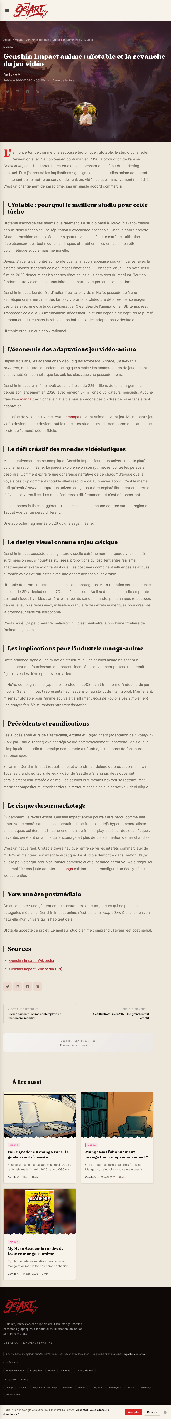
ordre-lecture (13, 1394)
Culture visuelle (84, 1370)
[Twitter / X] (7, 91)
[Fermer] (165, 1412)
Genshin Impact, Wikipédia (31, 960)
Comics (65, 1370)
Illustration (36, 1370)
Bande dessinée (15, 1370)
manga (8, 47)
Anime (22, 1387)
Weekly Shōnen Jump (45, 1387)
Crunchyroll (114, 1387)
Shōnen (67, 1387)
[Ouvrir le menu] (7, 10)
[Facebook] (27, 91)
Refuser (152, 1412)
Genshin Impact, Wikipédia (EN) (35, 969)
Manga (19, 39)
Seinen (82, 1387)
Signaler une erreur (135, 1354)
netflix (130, 1387)
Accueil (7, 39)
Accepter (134, 1412)
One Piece (145, 1387)
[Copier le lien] (37, 91)
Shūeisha (96, 1387)
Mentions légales (37, 1343)
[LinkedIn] (17, 91)
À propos (10, 1343)
